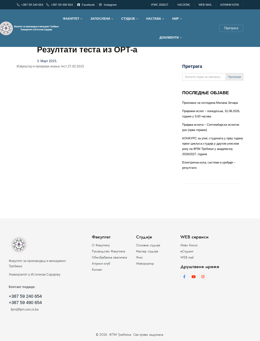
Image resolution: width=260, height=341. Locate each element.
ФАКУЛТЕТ (71, 18)
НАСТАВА (153, 18)
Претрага (231, 28)
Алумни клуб (229, 4)
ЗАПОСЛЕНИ (100, 18)
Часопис (183, 4)
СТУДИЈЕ (128, 18)
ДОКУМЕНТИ (169, 37)
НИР (175, 18)
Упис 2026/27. (160, 4)
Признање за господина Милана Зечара (210, 102)
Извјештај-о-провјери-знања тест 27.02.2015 (50, 66)
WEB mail (205, 4)
